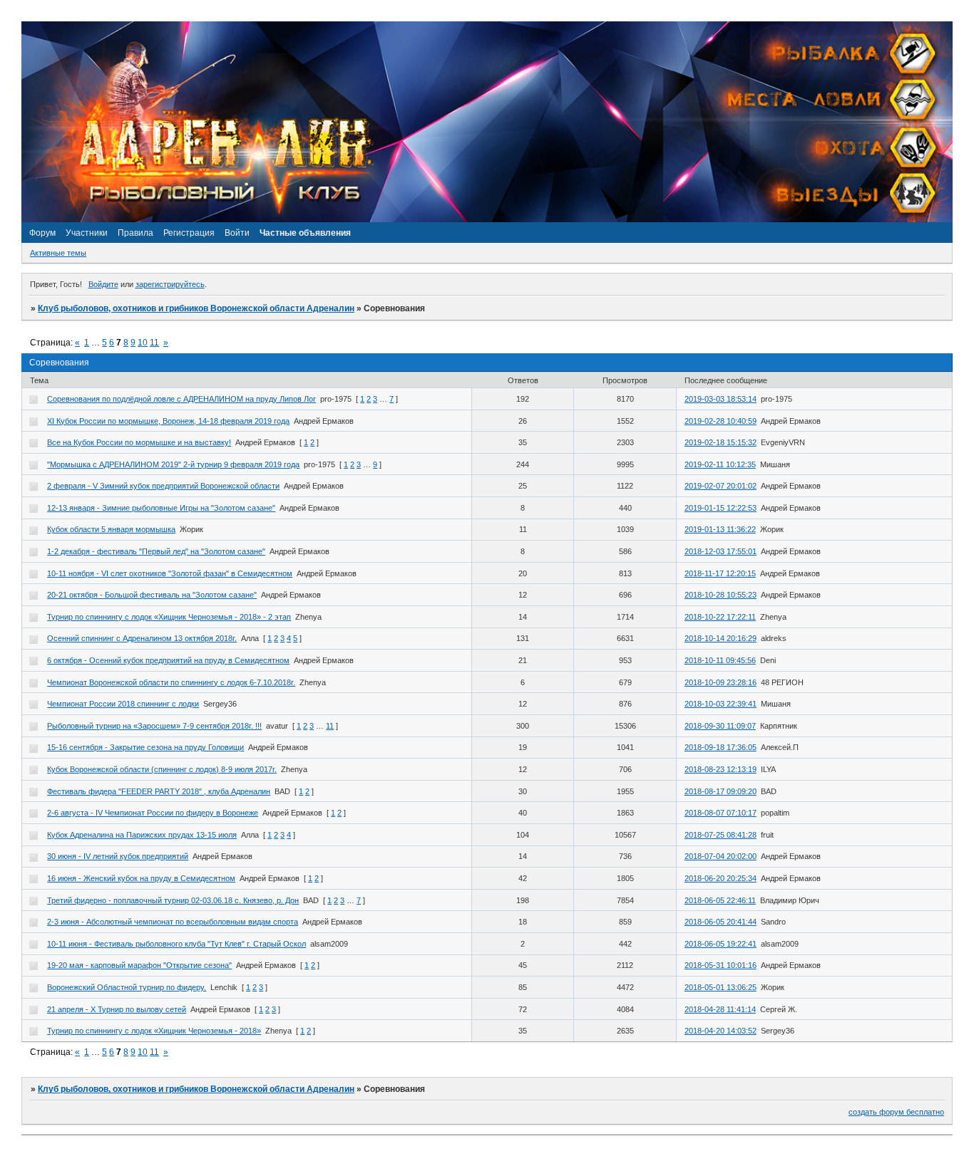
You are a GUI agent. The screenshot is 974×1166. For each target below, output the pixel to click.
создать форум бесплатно (896, 1112)
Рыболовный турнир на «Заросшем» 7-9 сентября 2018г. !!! (154, 726)
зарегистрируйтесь (170, 284)
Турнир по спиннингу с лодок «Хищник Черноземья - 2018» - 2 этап (169, 617)
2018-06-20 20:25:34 (721, 878)
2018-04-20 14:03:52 (721, 1030)
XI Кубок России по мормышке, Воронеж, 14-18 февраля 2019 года (168, 421)
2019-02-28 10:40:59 (721, 421)
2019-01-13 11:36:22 (720, 529)
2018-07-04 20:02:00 (721, 856)
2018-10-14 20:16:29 (721, 638)
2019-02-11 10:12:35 (720, 464)
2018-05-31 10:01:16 (721, 965)
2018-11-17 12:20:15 (720, 573)
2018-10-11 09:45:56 (720, 660)
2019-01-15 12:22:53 (721, 508)
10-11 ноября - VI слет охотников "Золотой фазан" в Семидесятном (169, 573)
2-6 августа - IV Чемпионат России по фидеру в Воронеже (152, 812)
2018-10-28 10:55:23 (721, 594)
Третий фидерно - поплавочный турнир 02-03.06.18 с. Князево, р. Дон (173, 900)
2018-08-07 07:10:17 (721, 812)
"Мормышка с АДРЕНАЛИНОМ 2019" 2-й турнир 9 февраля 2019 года (173, 464)
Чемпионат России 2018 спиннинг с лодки (123, 703)
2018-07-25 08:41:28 (721, 835)
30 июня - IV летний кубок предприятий (117, 856)
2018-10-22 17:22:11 (720, 617)
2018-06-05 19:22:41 (721, 943)
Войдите (103, 284)
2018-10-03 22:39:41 (721, 703)
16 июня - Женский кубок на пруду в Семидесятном (141, 878)
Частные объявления (305, 233)
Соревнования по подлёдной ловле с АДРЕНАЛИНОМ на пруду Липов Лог (181, 399)
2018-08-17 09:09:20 (721, 791)
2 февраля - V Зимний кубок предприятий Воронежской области (163, 486)
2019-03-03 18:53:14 (721, 399)
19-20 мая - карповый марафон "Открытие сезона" (139, 965)
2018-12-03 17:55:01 (721, 551)
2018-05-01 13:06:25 (721, 987)
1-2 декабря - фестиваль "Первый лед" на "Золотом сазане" (156, 551)
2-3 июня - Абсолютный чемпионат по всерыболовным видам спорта (172, 921)
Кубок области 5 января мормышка (111, 529)
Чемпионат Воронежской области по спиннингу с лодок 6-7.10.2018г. (171, 682)
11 (154, 343)
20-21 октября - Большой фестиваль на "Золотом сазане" (152, 594)
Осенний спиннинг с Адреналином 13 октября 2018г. (142, 638)
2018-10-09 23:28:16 (721, 682)
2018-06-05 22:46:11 (720, 900)
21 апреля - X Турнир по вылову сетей (116, 1009)
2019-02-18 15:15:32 (721, 442)
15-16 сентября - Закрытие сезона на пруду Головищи (145, 747)
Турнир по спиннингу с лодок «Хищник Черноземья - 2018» (154, 1030)
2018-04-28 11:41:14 (720, 1009)
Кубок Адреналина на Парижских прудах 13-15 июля (142, 835)
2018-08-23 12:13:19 (721, 769)
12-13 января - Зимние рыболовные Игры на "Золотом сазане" (161, 508)
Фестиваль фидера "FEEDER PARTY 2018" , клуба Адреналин (158, 791)
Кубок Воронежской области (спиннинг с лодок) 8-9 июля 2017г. (162, 769)
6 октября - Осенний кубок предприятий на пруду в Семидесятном (168, 660)
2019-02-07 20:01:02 (721, 486)
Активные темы (58, 253)
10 (143, 343)
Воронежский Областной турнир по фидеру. (126, 987)
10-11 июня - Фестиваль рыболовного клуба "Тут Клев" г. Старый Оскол (176, 943)
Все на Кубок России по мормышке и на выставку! (139, 442)
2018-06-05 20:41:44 (721, 921)
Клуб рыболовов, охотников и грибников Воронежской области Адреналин (196, 308)
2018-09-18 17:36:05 (721, 747)
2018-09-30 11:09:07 (720, 726)
